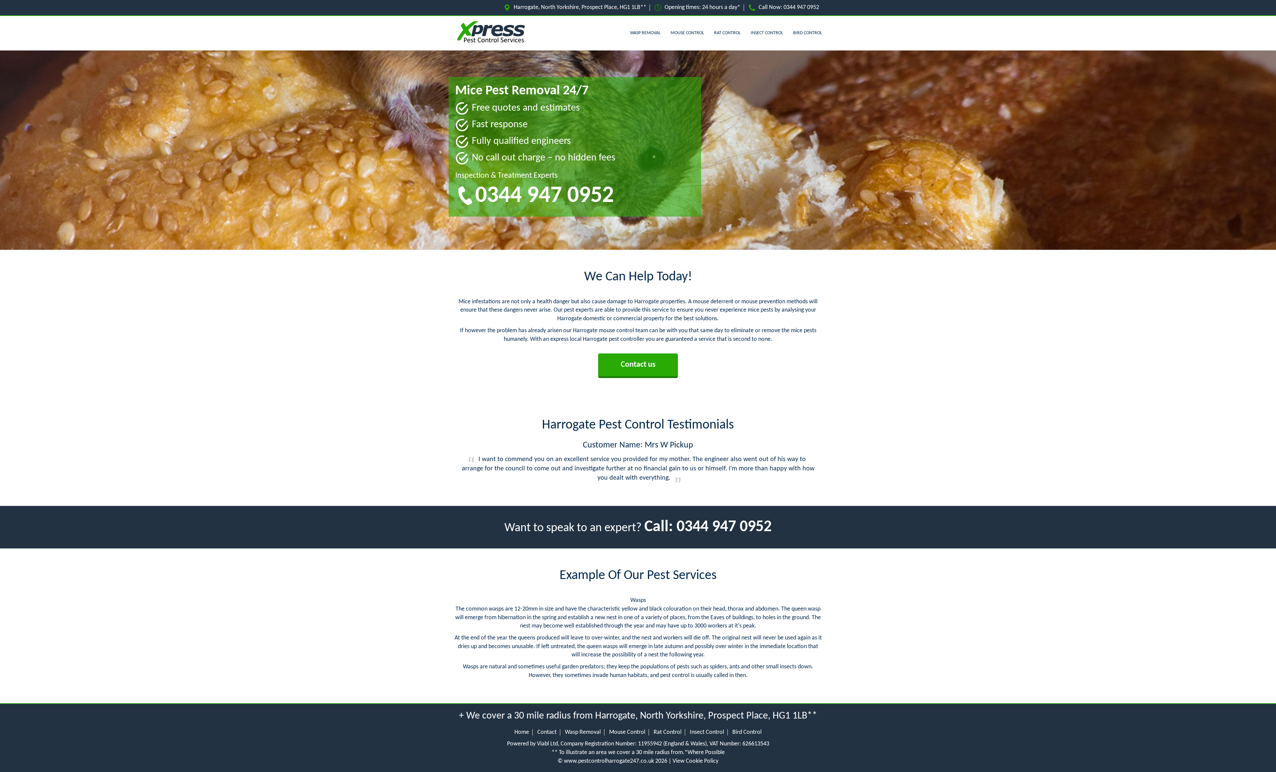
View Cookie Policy (695, 761)
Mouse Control (687, 33)
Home (521, 732)
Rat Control (727, 33)
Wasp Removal (645, 33)
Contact (547, 732)
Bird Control (807, 33)
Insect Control (767, 33)
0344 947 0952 (801, 7)
